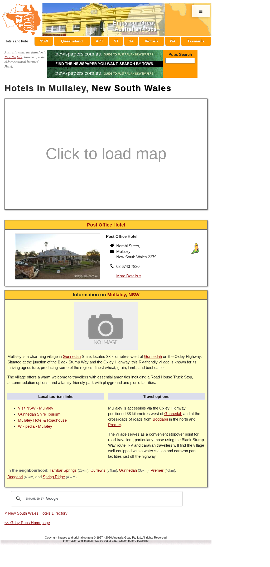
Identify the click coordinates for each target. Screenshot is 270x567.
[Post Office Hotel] (57, 278)
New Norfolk (13, 54)
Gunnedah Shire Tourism (39, 412)
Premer (114, 422)
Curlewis (97, 468)
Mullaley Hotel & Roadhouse (42, 418)
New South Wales (131, 86)
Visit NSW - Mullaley (35, 405)
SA (136, 40)
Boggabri (160, 417)
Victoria (155, 40)
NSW (55, 40)
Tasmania (196, 40)
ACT (109, 40)
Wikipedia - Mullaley (35, 424)
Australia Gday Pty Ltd (126, 535)
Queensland (83, 40)
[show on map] (112, 249)
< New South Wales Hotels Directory (36, 511)
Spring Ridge (54, 474)
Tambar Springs (63, 468)
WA (174, 40)
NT (124, 40)
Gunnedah (72, 354)
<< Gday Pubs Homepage (27, 520)
